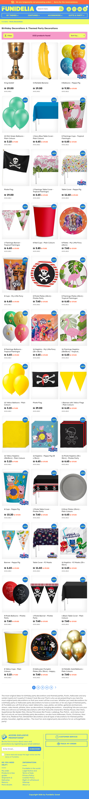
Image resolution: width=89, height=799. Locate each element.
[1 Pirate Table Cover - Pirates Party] (44, 487)
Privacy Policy (28, 775)
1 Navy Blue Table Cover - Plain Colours (43, 137)
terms (7, 757)
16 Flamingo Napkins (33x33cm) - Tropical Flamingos (70, 350)
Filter (9, 36)
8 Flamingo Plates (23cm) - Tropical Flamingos (73, 297)
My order (5, 771)
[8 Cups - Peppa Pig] (16, 487)
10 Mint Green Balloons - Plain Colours (14, 137)
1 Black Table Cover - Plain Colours (72, 617)
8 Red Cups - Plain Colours (44, 243)
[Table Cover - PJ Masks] (44, 540)
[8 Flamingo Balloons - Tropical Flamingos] (16, 327)
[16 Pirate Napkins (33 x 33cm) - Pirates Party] (73, 434)
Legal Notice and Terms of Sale (29, 772)
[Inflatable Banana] (44, 61)
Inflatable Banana (40, 83)
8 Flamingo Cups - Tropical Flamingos (73, 137)
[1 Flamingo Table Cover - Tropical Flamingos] (44, 167)
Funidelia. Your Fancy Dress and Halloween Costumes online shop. (18, 8)
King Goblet (9, 83)
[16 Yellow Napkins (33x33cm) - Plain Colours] (16, 434)
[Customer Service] (74, 9)
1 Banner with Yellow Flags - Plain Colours (73, 403)
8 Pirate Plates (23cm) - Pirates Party (42, 297)
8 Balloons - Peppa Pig (71, 83)
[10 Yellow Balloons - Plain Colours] (16, 380)
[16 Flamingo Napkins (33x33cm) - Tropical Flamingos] (73, 327)
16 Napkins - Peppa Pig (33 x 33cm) (44, 457)
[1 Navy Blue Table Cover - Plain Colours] (44, 114)
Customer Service (68, 737)
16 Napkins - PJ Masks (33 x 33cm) (73, 563)
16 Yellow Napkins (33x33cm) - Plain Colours (14, 457)
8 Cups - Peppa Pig (12, 509)
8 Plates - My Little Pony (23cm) (72, 244)
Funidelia (5, 21)
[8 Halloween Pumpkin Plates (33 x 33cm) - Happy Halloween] (44, 647)
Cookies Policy (28, 778)
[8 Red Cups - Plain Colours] (44, 221)
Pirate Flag (8, 189)
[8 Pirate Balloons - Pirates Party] (16, 594)
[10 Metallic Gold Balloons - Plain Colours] (73, 647)
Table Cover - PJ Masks (42, 562)
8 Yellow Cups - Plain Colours (12, 670)
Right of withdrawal (30, 780)
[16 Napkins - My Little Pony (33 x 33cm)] (44, 327)
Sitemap (25, 782)
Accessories (54, 15)
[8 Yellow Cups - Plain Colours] (16, 647)
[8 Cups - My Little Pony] (16, 274)
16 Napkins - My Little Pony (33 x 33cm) (44, 350)
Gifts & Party (75, 15)
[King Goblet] (16, 61)
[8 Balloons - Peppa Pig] (73, 61)
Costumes (33, 15)
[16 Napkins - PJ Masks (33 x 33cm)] (73, 540)
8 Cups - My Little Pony (13, 296)
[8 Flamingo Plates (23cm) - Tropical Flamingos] (73, 274)
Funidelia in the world (31, 768)
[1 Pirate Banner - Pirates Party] (44, 594)
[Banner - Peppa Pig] (16, 540)
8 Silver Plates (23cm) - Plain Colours (71, 510)
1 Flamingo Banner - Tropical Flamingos (12, 244)
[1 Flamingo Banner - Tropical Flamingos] (16, 221)
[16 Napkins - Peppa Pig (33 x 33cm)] (44, 434)
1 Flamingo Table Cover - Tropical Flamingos (43, 190)
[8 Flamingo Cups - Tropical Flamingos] (73, 114)
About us (26, 785)
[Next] (55, 687)
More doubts (7, 785)
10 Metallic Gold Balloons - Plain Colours (73, 670)
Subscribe (35, 749)
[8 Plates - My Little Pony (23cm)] (73, 221)
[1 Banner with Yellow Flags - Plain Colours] (73, 380)
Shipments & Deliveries (7, 779)
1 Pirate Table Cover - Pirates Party (41, 510)
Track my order (68, 744)
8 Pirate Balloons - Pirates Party (14, 617)
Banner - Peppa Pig (12, 562)
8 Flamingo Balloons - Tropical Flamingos (13, 350)
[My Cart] (85, 9)
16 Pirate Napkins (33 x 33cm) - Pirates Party (71, 457)
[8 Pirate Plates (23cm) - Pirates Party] (44, 274)
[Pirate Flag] (16, 167)
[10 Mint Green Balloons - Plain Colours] (16, 114)
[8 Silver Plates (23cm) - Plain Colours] (73, 487)
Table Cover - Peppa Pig (71, 189)
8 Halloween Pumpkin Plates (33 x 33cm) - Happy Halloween (44, 670)
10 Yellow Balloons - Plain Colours (14, 403)
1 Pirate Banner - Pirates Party (43, 617)
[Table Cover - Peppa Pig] (73, 167)
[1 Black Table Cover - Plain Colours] (73, 594)
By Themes (12, 15)
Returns (5, 782)
